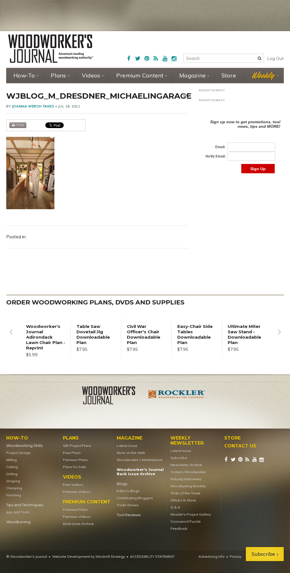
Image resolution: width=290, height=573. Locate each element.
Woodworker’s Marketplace (140, 460)
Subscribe (178, 458)
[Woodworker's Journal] (113, 396)
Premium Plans (75, 460)
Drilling (12, 474)
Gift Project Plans (77, 446)
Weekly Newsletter (187, 441)
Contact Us (240, 446)
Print (20, 125)
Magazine (192, 75)
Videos (91, 75)
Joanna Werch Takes (33, 106)
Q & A (175, 507)
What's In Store (183, 500)
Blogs (122, 484)
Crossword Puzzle (185, 521)
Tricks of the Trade (185, 493)
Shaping (13, 481)
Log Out (275, 58)
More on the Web (131, 453)
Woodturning (18, 522)
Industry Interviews (185, 479)
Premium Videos (76, 492)
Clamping (14, 488)
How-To (24, 75)
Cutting (12, 467)
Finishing (13, 495)
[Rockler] (177, 396)
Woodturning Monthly (188, 486)
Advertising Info (212, 556)
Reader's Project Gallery (190, 514)
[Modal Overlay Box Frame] (241, 140)
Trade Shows (127, 505)
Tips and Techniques (24, 505)
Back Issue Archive (78, 524)
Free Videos (73, 485)
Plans (58, 75)
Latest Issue (127, 446)
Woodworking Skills (24, 446)
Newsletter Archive (186, 465)
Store (228, 75)
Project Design (18, 453)
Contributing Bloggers (135, 498)
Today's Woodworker (188, 472)
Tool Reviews (128, 515)
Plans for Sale (74, 467)
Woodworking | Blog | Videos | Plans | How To (51, 48)
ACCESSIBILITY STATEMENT (152, 556)
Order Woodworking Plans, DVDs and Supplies (95, 302)
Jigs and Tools (18, 512)
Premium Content (140, 75)
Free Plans (72, 453)
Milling (11, 460)
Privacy (235, 556)
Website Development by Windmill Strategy (88, 556)
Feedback (178, 528)
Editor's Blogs (128, 491)
